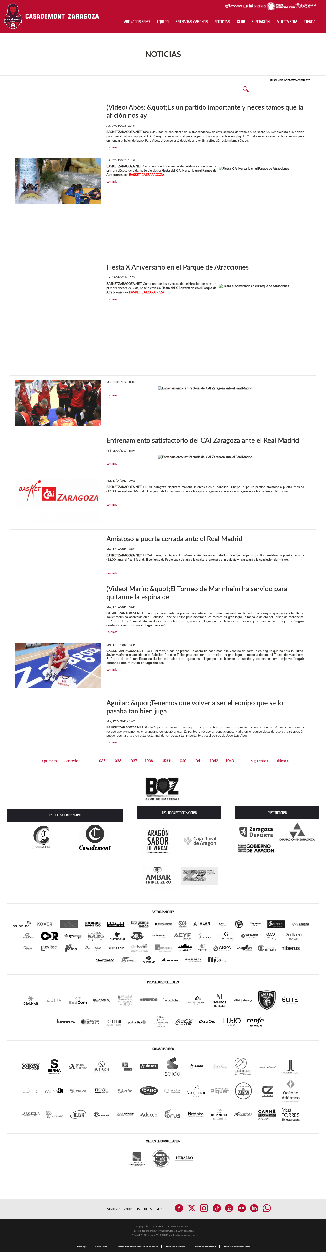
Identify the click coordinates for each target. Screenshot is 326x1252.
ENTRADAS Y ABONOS (192, 22)
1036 (117, 760)
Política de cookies (175, 1246)
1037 (133, 760)
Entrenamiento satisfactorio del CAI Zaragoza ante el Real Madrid (202, 440)
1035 (101, 760)
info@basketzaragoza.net (184, 1234)
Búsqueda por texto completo (290, 80)
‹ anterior (72, 760)
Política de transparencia (237, 1246)
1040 (182, 760)
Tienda (309, 22)
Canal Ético (101, 1246)
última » (282, 760)
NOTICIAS (222, 22)
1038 (148, 760)
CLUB (241, 22)
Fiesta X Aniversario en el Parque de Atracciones (177, 267)
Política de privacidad (205, 1246)
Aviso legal (81, 1246)
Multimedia (287, 22)
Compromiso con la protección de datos (137, 1246)
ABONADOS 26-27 (137, 22)
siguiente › (259, 760)
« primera (49, 760)
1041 (198, 760)
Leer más (111, 146)
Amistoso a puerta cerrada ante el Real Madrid (174, 538)
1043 (229, 760)
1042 (214, 760)
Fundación (261, 22)
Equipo (163, 22)
